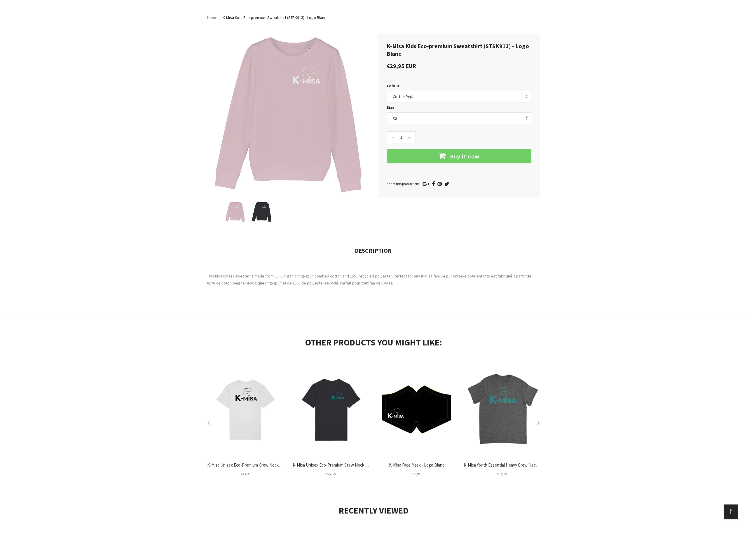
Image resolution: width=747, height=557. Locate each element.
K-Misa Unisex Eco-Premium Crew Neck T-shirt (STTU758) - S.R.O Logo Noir (275, 465)
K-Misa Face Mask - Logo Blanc (416, 465)
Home (212, 17)
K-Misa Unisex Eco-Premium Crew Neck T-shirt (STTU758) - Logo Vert (356, 465)
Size (391, 107)
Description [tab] (373, 250)
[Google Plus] (426, 184)
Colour (393, 85)
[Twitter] (446, 184)
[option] (235, 211)
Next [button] (538, 422)
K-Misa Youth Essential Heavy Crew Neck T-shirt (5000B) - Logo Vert (525, 465)
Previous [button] (208, 422)
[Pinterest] (439, 184)
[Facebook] (433, 184)
